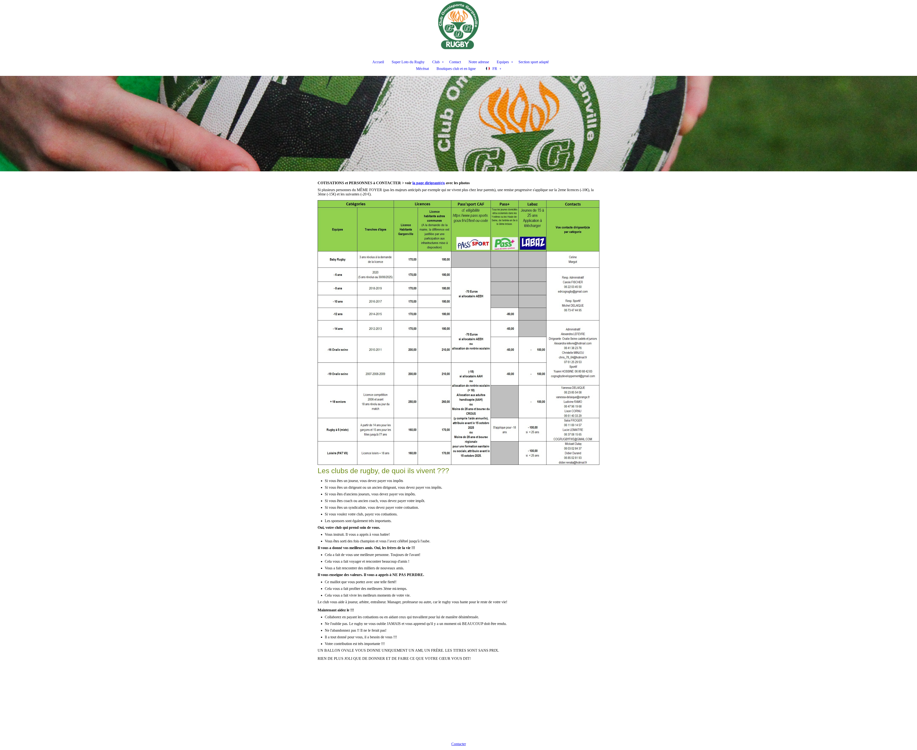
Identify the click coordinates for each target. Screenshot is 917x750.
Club (436, 62)
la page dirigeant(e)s (428, 183)
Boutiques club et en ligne (456, 69)
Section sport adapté (533, 62)
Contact (455, 62)
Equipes (503, 62)
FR (494, 69)
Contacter (458, 744)
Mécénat (422, 69)
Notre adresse (479, 62)
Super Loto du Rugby (408, 62)
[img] (458, 25)
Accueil (378, 62)
